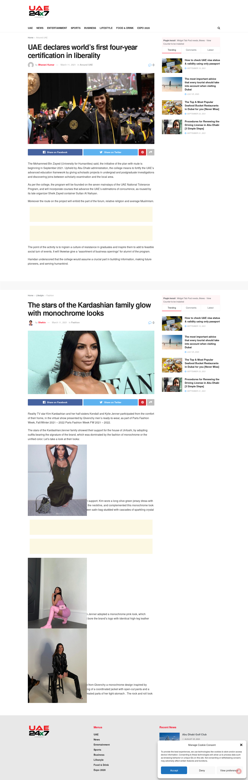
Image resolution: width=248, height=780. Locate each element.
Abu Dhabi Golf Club (194, 734)
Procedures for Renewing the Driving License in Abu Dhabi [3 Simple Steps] (202, 124)
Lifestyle (106, 28)
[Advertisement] (116, 11)
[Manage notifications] (239, 771)
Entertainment (57, 28)
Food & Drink (125, 28)
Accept (174, 770)
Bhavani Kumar (46, 64)
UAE (30, 28)
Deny (202, 770)
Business (90, 28)
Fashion (50, 295)
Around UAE (42, 37)
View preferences (229, 770)
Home (30, 37)
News (39, 28)
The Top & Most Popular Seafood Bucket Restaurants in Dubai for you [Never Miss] (202, 105)
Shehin (42, 322)
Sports (75, 28)
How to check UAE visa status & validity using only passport (202, 61)
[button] (241, 745)
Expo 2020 (143, 28)
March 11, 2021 (68, 64)
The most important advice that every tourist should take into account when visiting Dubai (202, 84)
